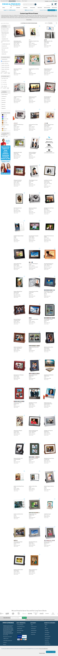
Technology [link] (46, 630)
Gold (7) (5, 130)
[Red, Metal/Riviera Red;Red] (51, 290)
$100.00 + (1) (4, 71)
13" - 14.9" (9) (4, 86)
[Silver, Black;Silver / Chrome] (29, 262)
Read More (29, 19)
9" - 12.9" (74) (4, 84)
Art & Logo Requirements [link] (21, 626)
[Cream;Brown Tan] (52, 290)
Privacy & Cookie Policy (43, 648)
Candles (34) (4, 36)
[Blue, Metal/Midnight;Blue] (44, 290)
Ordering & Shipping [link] (20, 624)
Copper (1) (5, 128)
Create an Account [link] (33, 626)
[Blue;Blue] (46, 123)
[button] (4, 1)
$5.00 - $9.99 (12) (5, 63)
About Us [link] (4, 644)
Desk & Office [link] (47, 634)
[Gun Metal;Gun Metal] (32, 262)
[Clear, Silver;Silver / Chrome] (30, 39)
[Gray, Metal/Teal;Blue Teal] (54, 290)
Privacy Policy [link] (33, 634)
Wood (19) (3, 108)
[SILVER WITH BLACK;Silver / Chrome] (46, 39)
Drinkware (18, 7)
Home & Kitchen (54, 7)
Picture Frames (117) (5, 32)
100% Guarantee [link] (19, 628)
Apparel (3, 7)
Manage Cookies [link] (33, 632)
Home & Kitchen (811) (4, 30)
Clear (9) (3, 126)
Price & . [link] (10, 10)
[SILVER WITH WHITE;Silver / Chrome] (44, 39)
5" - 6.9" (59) (4, 80)
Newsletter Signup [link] (33, 630)
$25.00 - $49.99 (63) (5, 67)
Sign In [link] (32, 624)
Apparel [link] (46, 624)
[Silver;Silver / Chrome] (30, 262)
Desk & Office (40, 7)
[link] (8, 623)
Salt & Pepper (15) (5, 51)
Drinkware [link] (46, 628)
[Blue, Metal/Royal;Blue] (48, 290)
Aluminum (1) (4, 96)
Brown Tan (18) (6, 124)
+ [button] (1, 26)
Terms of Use (19, 632)
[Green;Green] (50, 290)
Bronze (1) (5, 120)
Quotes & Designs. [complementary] (29, 10)
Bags (11, 7)
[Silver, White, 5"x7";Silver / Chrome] (15, 123)
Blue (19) (5, 116)
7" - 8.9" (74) (4, 82)
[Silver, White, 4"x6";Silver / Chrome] (14, 123)
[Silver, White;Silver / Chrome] (17, 123)
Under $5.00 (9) (4, 59)
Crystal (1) (3, 98)
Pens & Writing (32, 7)
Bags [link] (45, 626)
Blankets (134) (4, 34)
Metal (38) (3, 102)
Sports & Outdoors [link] (47, 636)
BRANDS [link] (53, 10)
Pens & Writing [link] (47, 632)
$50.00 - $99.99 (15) (5, 69)
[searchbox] (29, 4)
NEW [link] (49, 10)
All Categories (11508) (5, 28)
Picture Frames (34, 23)
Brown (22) (5, 122)
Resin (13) (3, 106)
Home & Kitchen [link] (47, 638)
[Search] (35, 4)
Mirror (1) (3, 104)
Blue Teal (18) (6, 118)
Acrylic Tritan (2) (4, 94)
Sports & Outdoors (47, 7)
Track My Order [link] (33, 628)
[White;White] (44, 123)
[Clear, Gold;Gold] (29, 39)
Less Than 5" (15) (5, 78)
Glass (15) (3, 100)
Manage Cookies (42, 653)
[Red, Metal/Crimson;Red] (47, 290)
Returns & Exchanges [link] (20, 630)
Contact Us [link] (5, 642)
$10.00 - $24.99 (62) (5, 65)
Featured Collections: (48, 10)
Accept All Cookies (51, 651)
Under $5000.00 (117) (6, 61)
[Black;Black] (47, 123)
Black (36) (5, 114)
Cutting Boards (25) (5, 38)
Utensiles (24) (4, 53)
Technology (25, 7)
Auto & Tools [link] (47, 640)
